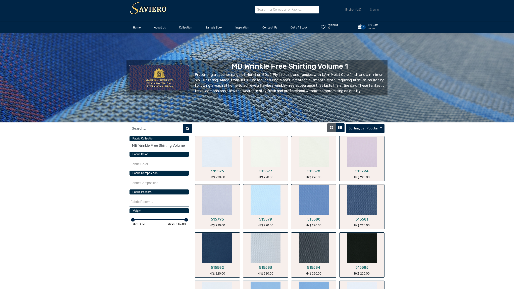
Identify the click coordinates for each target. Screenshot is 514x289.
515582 (217, 267)
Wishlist (333, 25)
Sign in (374, 9)
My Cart (373, 25)
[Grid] (331, 127)
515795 (217, 219)
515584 (313, 267)
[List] (340, 127)
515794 (362, 171)
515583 (265, 267)
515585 (361, 267)
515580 (313, 219)
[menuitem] (137, 29)
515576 (217, 171)
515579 (265, 219)
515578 (313, 171)
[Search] (187, 128)
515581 (362, 219)
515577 (265, 171)
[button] (365, 128)
